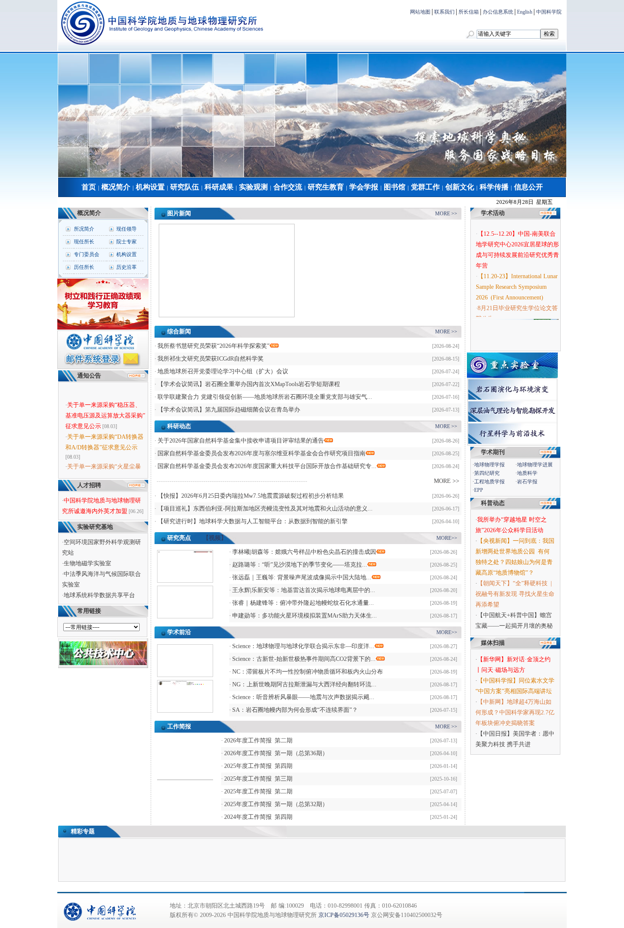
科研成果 (219, 187)
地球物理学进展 (535, 465)
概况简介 (115, 187)
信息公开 (528, 187)
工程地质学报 (489, 482)
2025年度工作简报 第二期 (258, 791)
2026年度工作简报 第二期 (258, 740)
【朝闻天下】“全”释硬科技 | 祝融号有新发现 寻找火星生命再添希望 (515, 594)
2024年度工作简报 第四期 (258, 817)
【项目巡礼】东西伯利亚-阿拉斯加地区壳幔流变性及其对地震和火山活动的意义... (265, 508)
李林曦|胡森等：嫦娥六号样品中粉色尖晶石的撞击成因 (304, 552)
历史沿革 (126, 267)
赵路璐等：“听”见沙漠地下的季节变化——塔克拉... (299, 564)
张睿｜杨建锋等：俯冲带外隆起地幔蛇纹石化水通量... (303, 603)
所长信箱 (468, 12)
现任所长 (84, 242)
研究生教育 (326, 187)
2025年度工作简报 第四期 (258, 766)
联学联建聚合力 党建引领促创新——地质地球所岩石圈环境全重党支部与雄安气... (264, 397)
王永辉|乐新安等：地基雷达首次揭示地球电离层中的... (303, 590)
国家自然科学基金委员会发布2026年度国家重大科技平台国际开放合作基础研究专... (267, 466)
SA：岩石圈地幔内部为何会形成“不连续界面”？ (295, 710)
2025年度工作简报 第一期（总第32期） (276, 804)
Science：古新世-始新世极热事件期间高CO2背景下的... (304, 659)
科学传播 (494, 187)
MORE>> (446, 538)
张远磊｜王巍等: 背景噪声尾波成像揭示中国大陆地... (301, 577)
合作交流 (287, 187)
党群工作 (425, 187)
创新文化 (459, 187)
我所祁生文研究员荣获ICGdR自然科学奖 (210, 358)
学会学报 (363, 187)
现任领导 (126, 229)
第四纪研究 (487, 473)
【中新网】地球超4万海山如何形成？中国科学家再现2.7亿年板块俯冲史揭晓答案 (514, 712)
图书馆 (394, 187)
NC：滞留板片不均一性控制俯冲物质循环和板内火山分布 (307, 671)
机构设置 (150, 187)
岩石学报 (527, 482)
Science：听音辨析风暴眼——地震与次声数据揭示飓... (303, 697)
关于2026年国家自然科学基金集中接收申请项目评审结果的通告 (240, 440)
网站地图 (420, 12)
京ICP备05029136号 (343, 915)
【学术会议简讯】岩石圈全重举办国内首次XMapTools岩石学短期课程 (248, 384)
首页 (89, 187)
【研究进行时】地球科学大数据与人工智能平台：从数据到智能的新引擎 (252, 521)
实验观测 (253, 187)
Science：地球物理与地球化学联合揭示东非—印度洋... (303, 646)
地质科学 (527, 473)
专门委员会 (86, 254)
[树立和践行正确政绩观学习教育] (103, 328)
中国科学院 (549, 12)
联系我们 (444, 12)
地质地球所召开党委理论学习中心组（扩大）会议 (222, 371)
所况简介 (84, 229)
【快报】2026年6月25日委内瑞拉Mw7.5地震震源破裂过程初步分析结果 (250, 496)
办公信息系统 (498, 12)
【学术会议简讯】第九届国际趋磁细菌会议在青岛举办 (228, 409)
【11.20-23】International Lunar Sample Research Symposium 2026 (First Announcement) (517, 282)
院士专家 (126, 242)
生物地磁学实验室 (87, 563)
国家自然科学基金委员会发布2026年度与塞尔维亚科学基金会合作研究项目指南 (261, 453)
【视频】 (215, 538)
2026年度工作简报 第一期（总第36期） (276, 753)
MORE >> (446, 214)
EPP (478, 490)
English (524, 12)
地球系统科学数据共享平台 (99, 595)
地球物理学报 (489, 465)
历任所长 (84, 267)
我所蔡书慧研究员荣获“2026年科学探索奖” (213, 346)
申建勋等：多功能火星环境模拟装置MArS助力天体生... (304, 615)
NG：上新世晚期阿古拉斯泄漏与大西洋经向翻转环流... (304, 684)
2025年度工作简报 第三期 (258, 779)
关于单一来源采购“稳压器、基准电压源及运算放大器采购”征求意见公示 (105, 410)
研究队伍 (184, 187)
